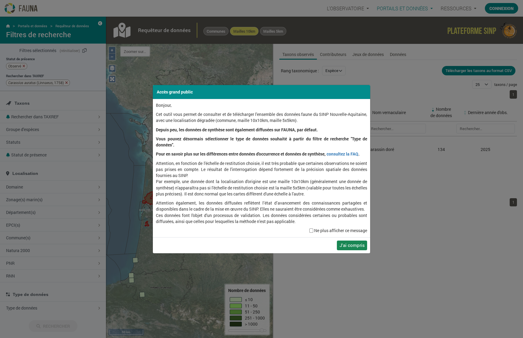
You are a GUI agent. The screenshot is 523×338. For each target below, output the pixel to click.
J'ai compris (352, 245)
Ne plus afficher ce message (340, 230)
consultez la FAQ (342, 154)
